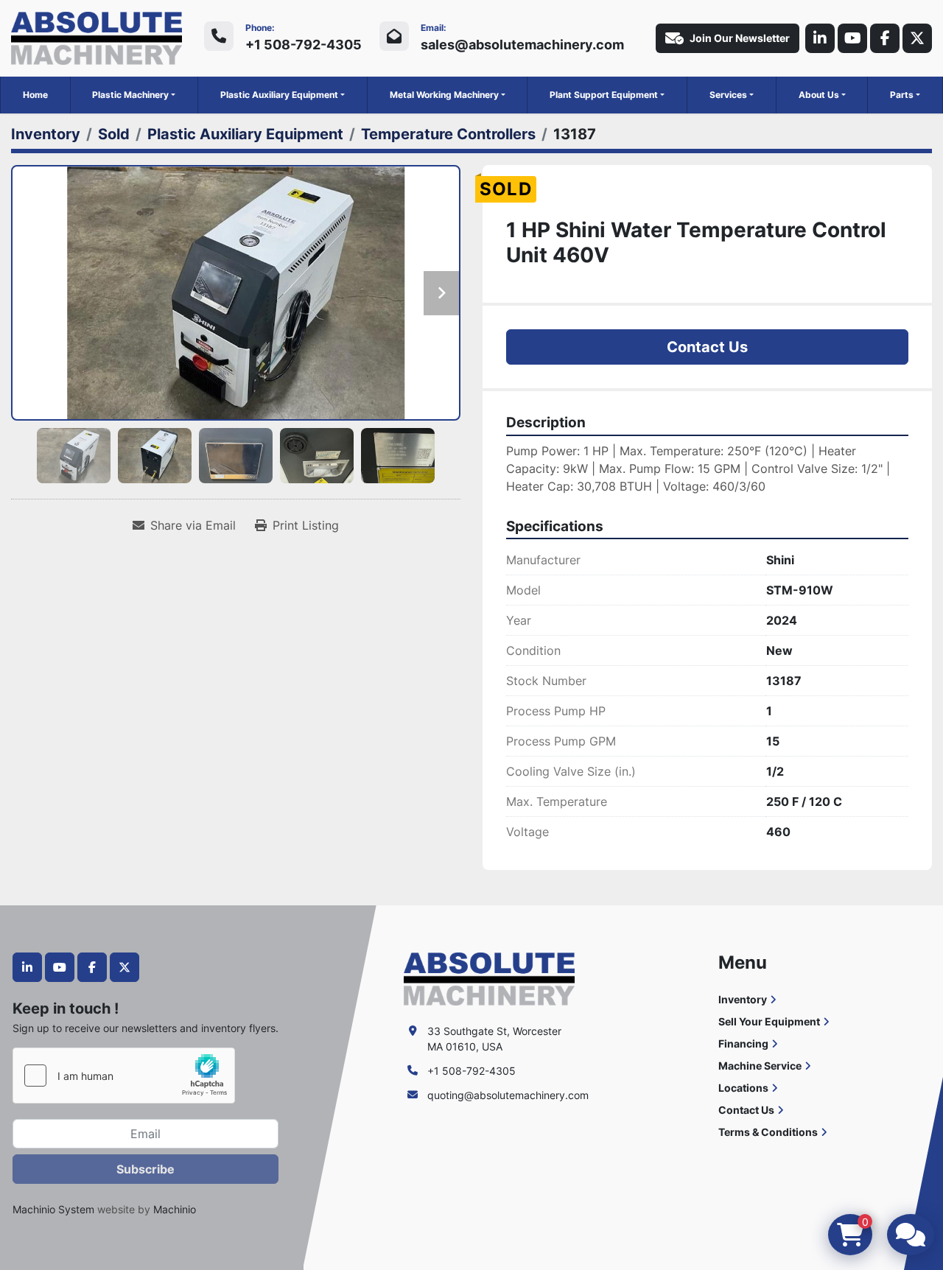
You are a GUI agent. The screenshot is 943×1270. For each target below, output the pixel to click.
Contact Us (707, 347)
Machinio (174, 1209)
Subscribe (145, 1169)
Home (35, 94)
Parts (902, 94)
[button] (133, 95)
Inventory (742, 999)
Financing (743, 1043)
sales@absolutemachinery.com (522, 44)
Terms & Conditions (768, 1132)
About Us (819, 94)
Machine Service (760, 1065)
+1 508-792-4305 (303, 44)
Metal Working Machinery (444, 94)
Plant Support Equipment (604, 94)
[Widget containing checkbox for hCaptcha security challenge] (124, 1076)
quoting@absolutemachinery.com (508, 1095)
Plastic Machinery (130, 94)
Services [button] (728, 94)
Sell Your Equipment (769, 1021)
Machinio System (53, 1209)
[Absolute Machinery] (489, 978)
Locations (743, 1087)
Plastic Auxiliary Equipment (279, 94)
